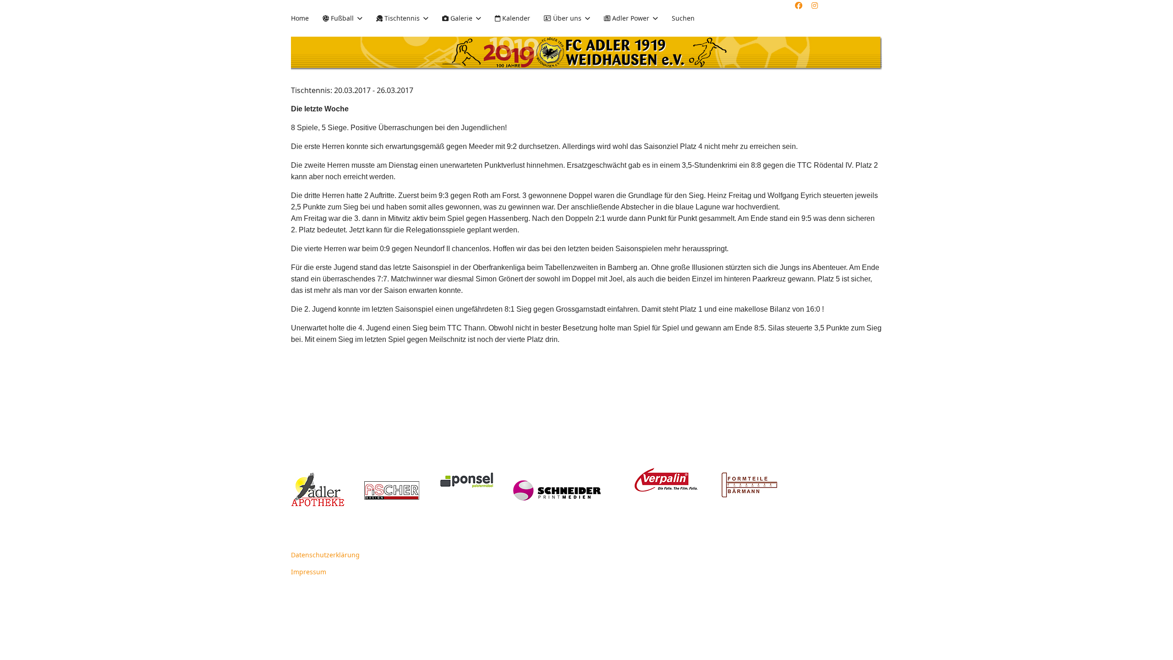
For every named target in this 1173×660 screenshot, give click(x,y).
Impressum (308, 571)
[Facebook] (798, 5)
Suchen (683, 18)
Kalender (515, 18)
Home (300, 18)
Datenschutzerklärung (325, 554)
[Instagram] (814, 5)
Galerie (460, 18)
